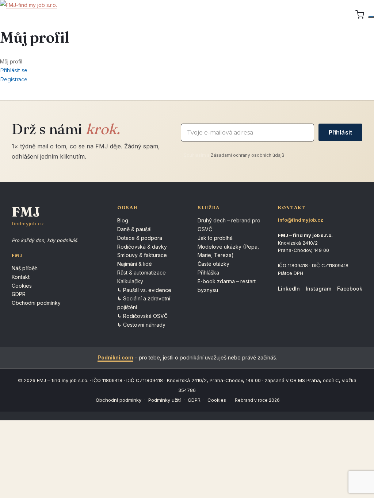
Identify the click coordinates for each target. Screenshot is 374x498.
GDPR (19, 294)
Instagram (318, 288)
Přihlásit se (13, 70)
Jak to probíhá (215, 238)
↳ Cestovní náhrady (141, 325)
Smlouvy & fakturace (142, 255)
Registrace (13, 79)
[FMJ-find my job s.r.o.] (28, 14)
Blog (122, 220)
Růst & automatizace (141, 272)
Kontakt (21, 277)
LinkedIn (289, 288)
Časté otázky (213, 264)
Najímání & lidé (134, 264)
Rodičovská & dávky (142, 247)
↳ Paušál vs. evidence (144, 290)
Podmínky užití (164, 400)
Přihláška (208, 272)
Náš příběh (25, 268)
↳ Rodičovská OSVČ (142, 316)
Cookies (22, 286)
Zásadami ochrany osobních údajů (247, 155)
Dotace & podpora (139, 238)
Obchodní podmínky (36, 303)
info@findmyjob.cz (300, 220)
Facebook (349, 288)
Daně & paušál (134, 229)
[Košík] (359, 14)
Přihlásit (340, 132)
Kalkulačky (130, 281)
